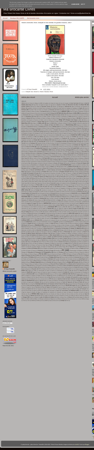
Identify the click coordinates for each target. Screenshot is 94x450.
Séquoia (33, 275)
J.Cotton (30, 205)
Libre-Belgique (54, 218)
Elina (75, 168)
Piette (30, 254)
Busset (67, 131)
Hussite (23, 203)
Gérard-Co (36, 91)
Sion (46, 277)
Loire (22, 221)
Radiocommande (47, 260)
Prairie (46, 257)
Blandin (37, 125)
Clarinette (39, 143)
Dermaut (42, 156)
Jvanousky (23, 210)
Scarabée (54, 272)
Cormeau (60, 146)
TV (26, 290)
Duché (40, 163)
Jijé (73, 206)
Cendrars (68, 136)
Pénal (56, 248)
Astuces (32, 114)
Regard (59, 262)
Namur (34, 238)
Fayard (57, 175)
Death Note (67, 151)
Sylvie (63, 282)
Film (58, 176)
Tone (43, 287)
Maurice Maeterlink (25, 228)
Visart (57, 295)
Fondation (58, 183)
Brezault (29, 130)
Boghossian (79, 125)
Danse (59, 150)
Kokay (69, 211)
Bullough (47, 131)
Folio (44, 183)
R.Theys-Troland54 (9, 269)
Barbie (70, 116)
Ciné (22, 143)
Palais (28, 245)
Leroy (29, 218)
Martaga (35, 226)
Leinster (75, 216)
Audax (58, 114)
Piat (66, 252)
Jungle (74, 208)
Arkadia (23, 113)
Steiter (50, 280)
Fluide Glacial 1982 (67, 178)
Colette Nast (31, 144)
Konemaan (75, 211)
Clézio (57, 143)
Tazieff (32, 283)
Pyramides (63, 259)
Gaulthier (23, 188)
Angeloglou (74, 108)
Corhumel (55, 146)
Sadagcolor (77, 269)
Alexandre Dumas (45, 106)
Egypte (34, 168)
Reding (55, 262)
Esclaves (56, 171)
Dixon (67, 159)
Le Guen (42, 216)
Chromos (71, 141)
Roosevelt (41, 267)
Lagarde (76, 213)
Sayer (49, 272)
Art (48, 113)
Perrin (24, 250)
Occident (34, 241)
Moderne (41, 235)
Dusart (28, 165)
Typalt (34, 290)
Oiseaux (61, 241)
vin (37, 295)
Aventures (28, 116)
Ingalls (62, 203)
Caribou (79, 133)
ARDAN (54, 111)
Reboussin (43, 262)
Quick (75, 259)
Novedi (64, 240)
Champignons (57, 138)
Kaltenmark (35, 210)
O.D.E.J (23, 241)
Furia (29, 186)
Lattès (33, 216)
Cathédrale (29, 136)
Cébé (47, 136)
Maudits (80, 226)
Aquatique (85, 109)
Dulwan (50, 163)
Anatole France (42, 108)
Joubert (43, 208)
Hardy (63, 196)
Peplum (82, 248)
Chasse (35, 140)
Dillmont (23, 159)
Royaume (28, 269)
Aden (82, 103)
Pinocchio (54, 254)
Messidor (50, 231)
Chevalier (71, 140)
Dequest (36, 156)
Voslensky (86, 295)
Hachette (24, 196)
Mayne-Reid (47, 228)
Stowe (73, 280)
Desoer (68, 156)
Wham (86, 297)
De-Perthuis (60, 151)
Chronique (79, 141)
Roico (65, 265)
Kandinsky (45, 210)
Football (63, 183)
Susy (42, 282)
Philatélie (80, 250)
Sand (81, 270)
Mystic (78, 236)
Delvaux (49, 155)
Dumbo (61, 163)
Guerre (84, 193)
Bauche (58, 118)
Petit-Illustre (40, 250)
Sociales (68, 277)
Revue (52, 264)
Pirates (69, 254)
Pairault (23, 245)
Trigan (68, 288)
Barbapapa (64, 116)
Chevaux (77, 140)
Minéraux (75, 233)
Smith (59, 277)
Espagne (62, 171)
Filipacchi (48, 176)
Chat (41, 140)
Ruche (49, 269)
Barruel (34, 118)
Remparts (76, 262)
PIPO (64, 254)
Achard (52, 103)
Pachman (85, 243)
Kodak (64, 211)
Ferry (27, 176)
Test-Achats (59, 283)
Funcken (23, 186)
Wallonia (47, 297)
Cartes (36, 135)
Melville (56, 230)
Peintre (29, 248)
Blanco (32, 125)
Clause (48, 143)
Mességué (43, 231)
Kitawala (46, 211)
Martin (40, 226)
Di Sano (45, 158)
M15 (85, 221)
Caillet (87, 131)
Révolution (46, 264)
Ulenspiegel (51, 290)
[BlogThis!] (45, 89)
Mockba (23, 235)
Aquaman (73, 109)
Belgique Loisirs (77, 120)
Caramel (70, 133)
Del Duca (28, 153)
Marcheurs (54, 225)
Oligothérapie (74, 241)
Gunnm (38, 195)
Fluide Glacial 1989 (39, 179)
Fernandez (85, 175)
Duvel (37, 165)
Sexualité (70, 275)
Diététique (81, 158)
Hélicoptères (84, 196)
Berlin (47, 121)
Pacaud (79, 243)
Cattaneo (41, 136)
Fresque (72, 184)
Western (70, 297)
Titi (86, 285)
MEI (34, 230)
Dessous (79, 156)
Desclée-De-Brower (55, 156)
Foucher (79, 183)
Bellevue (85, 120)
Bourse (44, 128)
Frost (86, 184)
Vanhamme (59, 292)
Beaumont (36, 120)
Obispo (28, 241)
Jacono (40, 205)
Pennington (67, 248)
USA (80, 290)
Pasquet (75, 245)
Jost (39, 208)
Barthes (39, 118)
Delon (34, 155)
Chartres (30, 140)
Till (41, 285)
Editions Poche (72, 166)
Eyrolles (59, 173)
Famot (85, 173)
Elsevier (32, 169)
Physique (61, 252)
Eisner (44, 168)
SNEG (63, 277)
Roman (87, 265)
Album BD (83, 104)
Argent (75, 111)
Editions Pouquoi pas (82, 166)
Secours (51, 273)
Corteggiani (75, 146)
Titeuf (83, 285)
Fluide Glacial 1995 (33, 181)
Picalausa (71, 252)
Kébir (62, 210)
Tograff (28, 287)
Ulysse (58, 290)
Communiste (68, 144)
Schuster (23, 273)
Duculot (45, 163)
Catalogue (83, 135)
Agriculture (53, 104)
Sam (70, 270)
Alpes (73, 106)
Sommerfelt (30, 278)
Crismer (64, 148)
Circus (27, 143)
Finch (62, 176)
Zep (50, 300)
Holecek (80, 200)
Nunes (79, 240)
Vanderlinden (45, 292)
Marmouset (84, 225)
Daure (87, 150)
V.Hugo (23, 292)
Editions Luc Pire (55, 166)
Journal (49, 208)
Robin (28, 265)
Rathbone (23, 262)
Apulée (68, 109)
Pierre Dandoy (24, 254)
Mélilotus (46, 230)
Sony (36, 278)
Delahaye (53, 153)
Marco (59, 225)
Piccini (76, 252)
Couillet (27, 148)
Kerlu (80, 210)
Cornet (65, 146)
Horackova (54, 201)
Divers (62, 159)
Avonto (40, 116)
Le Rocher (48, 216)
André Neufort (62, 108)
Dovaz (54, 161)
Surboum (37, 282)
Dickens (60, 158)
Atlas (47, 114)
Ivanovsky (23, 205)
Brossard (62, 130)
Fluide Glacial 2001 (25, 183)
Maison (35, 223)
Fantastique (24, 175)
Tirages (73, 285)
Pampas (33, 245)
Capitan (64, 133)
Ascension (82, 113)
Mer (66, 230)
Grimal (62, 193)
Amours (23, 108)
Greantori (43, 193)
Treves (49, 288)
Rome (51, 91)
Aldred (38, 106)
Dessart (74, 156)
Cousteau (37, 148)
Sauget (34, 272)
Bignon (48, 123)
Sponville (79, 278)
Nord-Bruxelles (53, 240)
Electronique (63, 168)
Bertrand (52, 121)
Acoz (62, 103)
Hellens (23, 198)
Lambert (29, 215)
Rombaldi (31, 267)
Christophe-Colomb (61, 141)
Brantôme (64, 128)
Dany (64, 150)
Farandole (31, 175)
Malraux (57, 223)
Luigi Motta (60, 221)
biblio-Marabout (73, 121)
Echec (57, 165)
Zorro (67, 300)
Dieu (86, 158)
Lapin (71, 215)
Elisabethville (86, 168)
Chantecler (64, 138)
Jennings (40, 206)
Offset (48, 241)
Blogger (87, 444)
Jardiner (82, 205)
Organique (47, 243)
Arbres (37, 111)
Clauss (53, 143)
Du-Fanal (25, 163)
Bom (37, 126)
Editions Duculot (26, 166)
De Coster (54, 151)
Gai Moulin (57, 186)
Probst (87, 257)
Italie (81, 203)
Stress (83, 280)
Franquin (67, 184)
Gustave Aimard (59, 195)
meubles (74, 231)
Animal (85, 108)
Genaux (42, 188)
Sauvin (39, 272)
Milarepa (64, 233)
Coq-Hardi (43, 146)
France (38, 184)
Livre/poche (52, 220)
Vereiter (63, 293)
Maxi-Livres (34, 228)
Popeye (87, 255)
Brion (51, 130)
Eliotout (79, 168)
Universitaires (65, 290)
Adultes (23, 104)
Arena (71, 111)
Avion (35, 116)
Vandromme (52, 292)
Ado (86, 103)
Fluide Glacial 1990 (50, 179)
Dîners (33, 159)
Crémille (54, 148)
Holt (27, 201)
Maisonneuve (41, 223)
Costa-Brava (82, 146)
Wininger (41, 298)
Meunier (79, 231)
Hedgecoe (78, 196)
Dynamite (48, 165)
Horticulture (60, 201)
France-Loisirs (54, 184)
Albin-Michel (71, 104)
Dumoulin (67, 163)
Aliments (54, 106)
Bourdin (26, 128)
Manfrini (81, 223)
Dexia (40, 158)
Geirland (37, 188)
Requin (41, 264)
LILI (75, 218)
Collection (38, 144)
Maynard (40, 228)
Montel (78, 235)
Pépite (72, 248)
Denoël (80, 155)
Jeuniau (59, 206)
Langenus (57, 215)
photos (55, 252)
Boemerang (69, 125)
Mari (64, 225)
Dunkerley (73, 163)
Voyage (25, 297)
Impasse (40, 203)
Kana (40, 210)
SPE (50, 278)
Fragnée (25, 184)
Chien (87, 140)
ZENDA (46, 300)
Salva (66, 270)
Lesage (38, 218)
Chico (82, 140)
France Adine (45, 184)
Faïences (69, 173)
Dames (53, 150)
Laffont (70, 213)
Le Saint (54, 216)
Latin (29, 216)
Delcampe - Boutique (61, 153)
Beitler (42, 120)
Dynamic (42, 165)
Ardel (59, 111)
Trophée (73, 288)
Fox (83, 183)
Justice (85, 208)
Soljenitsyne (24, 278)
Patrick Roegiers (37, 246)
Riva (88, 264)
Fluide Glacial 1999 (73, 181)
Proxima (37, 259)
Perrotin (29, 250)
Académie (46, 103)
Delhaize (29, 155)
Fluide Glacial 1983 (77, 178)
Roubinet (53, 267)
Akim (64, 104)
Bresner (79, 128)
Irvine (72, 203)
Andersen (55, 108)
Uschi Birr (85, 290)
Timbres (53, 285)
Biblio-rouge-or (33, 123)
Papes (51, 245)
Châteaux (46, 140)
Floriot (60, 178)
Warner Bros (63, 297)
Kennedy (71, 210)
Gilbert (60, 190)
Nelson (65, 238)
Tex (64, 283)
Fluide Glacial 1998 (63, 181)
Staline (23, 280)
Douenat (44, 161)
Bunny (52, 131)
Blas (42, 125)
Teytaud (69, 283)
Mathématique (73, 226)
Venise (47, 293)
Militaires (69, 233)
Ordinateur (41, 243)
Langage (51, 215)
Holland (85, 200)
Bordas (55, 126)
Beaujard (30, 120)
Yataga (87, 298)
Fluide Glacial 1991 (60, 179)
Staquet (36, 280)
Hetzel (72, 198)
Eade (53, 165)
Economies (73, 165)
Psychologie (43, 259)
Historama (23, 200)
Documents (79, 159)
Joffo (86, 206)
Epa (34, 171)
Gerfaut (26, 190)
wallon (41, 297)
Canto (60, 133)
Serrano (49, 275)
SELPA (72, 273)
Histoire (42, 91)
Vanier (65, 292)
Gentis (57, 188)
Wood (68, 298)
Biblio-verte (41, 123)
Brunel (79, 130)
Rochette (45, 265)
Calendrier (25, 133)
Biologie (74, 123)
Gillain (65, 190)
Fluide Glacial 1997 (53, 181)
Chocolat (40, 141)
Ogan (52, 241)
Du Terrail (81, 161)
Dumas (56, 163)
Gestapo (37, 190)
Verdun (58, 293)
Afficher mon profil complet (9, 271)
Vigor (86, 293)
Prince (83, 257)
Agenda (42, 104)
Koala (60, 211)
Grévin (58, 193)
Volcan (81, 295)
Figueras (41, 176)
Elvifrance (39, 169)
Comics (54, 144)
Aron (37, 113)
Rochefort (39, 265)
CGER (44, 138)
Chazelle (58, 140)
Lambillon (35, 215)
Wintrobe (47, 298)
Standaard (29, 280)
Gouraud (73, 191)
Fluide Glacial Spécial (36, 183)
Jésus (45, 206)
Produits (25, 259)
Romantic (25, 267)
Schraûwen (85, 272)
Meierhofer (39, 230)
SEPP (22, 275)
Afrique (30, 104)
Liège (61, 218)
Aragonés (23, 111)
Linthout (24, 220)
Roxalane (81, 267)
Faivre (74, 173)
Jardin (71, 205)
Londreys (34, 221)
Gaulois (85, 186)
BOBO (57, 125)
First (71, 176)
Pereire (87, 248)
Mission (85, 233)
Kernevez (85, 210)
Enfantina (81, 169)
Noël (43, 240)
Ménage (61, 230)
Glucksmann (24, 191)
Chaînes (50, 138)
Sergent (39, 275)
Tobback (23, 287)
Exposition (53, 173)
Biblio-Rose (24, 123)
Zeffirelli (33, 300)
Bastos (44, 118)
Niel (22, 240)
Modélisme (34, 235)
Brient (47, 130)
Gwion (81, 195)
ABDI (41, 103)
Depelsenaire (24, 156)
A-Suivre (31, 103)
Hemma (42, 198)
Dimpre (28, 159)
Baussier (64, 118)
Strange (78, 280)
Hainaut (36, 196)
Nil (31, 240)
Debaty (72, 151)
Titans (78, 285)
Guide (28, 195)
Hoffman (75, 200)
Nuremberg (85, 240)
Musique (67, 236)
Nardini (39, 238)
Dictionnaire (66, 158)
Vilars (22, 295)
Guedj (78, 193)
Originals (53, 243)
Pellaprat (45, 248)
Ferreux (23, 176)
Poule (38, 257)
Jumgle (65, 208)
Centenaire (81, 136)
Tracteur (29, 288)
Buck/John (36, 131)
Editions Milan (64, 166)
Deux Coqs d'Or (25, 158)
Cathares (23, 136)
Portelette (25, 257)
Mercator (70, 230)
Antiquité (28, 91)
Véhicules (23, 293)
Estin (77, 171)
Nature (50, 238)
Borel (60, 126)
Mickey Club (47, 233)
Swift (47, 282)
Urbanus (73, 290)
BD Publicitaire (84, 118)
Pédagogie (23, 248)
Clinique (69, 143)
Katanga (51, 210)
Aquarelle (79, 109)
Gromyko (68, 193)
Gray (38, 193)
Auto (63, 114)
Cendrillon (74, 136)
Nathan (44, 238)
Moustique (38, 236)
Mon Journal (53, 235)
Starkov (45, 280)
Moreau (23, 236)
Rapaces (74, 260)
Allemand (67, 106)
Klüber (55, 211)
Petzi (47, 250)
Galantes (64, 186)
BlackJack (85, 123)
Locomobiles (64, 220)
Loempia (75, 220)
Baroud (28, 118)
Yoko (29, 300)
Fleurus (33, 178)
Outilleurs (66, 243)
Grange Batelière (25, 193)
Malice (47, 223)
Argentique (81, 111)
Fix (74, 176)
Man (67, 223)
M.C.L (74, 221)
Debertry (78, 151)
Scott (46, 273)
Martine (45, 226)
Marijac (67, 225)
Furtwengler (35, 186)
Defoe (22, 153)
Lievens (70, 218)
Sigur (37, 277)
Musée (60, 236)
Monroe (66, 235)
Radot (54, 260)
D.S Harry (34, 150)
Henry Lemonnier (55, 198)
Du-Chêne (87, 161)
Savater (44, 272)
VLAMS (72, 295)
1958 (22, 103)
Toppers (48, 287)
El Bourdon (50, 168)
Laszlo (24, 216)
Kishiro (32, 211)
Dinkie (37, 159)
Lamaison (23, 215)
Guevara (23, 195)
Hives (49, 200)
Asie (32, 91)
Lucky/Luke (49, 221)
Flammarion (80, 176)
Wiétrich (23, 298)
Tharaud (74, 283)
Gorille (62, 191)
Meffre (29, 230)
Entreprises (28, 171)
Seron (43, 275)
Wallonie (53, 297)
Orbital (26, 243)
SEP (86, 273)
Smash (54, 277)
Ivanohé (85, 203)
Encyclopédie (67, 169)
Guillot (34, 195)
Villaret (27, 295)
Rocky (50, 265)
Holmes (23, 201)
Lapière (67, 215)
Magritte (30, 223)
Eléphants (70, 168)
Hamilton (47, 196)
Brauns (74, 128)
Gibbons (55, 190)
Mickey (40, 233)
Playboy (29, 255)
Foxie (87, 183)
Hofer (70, 200)
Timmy (58, 285)
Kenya (76, 210)
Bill (52, 123)
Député (30, 156)
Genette (47, 188)
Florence (55, 178)
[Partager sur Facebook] (48, 89)
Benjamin (34, 121)
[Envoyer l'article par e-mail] (41, 89)
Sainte (47, 270)
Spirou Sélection (71, 278)
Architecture (44, 111)
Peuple (52, 250)
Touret (79, 287)
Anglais (80, 108)
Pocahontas (43, 255)
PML (38, 255)
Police (65, 255)
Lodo (70, 220)
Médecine (79, 228)
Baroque (23, 118)
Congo (27, 146)
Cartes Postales (43, 135)
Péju (41, 248)
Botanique (65, 126)
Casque (63, 135)
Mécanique (66, 228)
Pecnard (80, 246)
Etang (81, 171)
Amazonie (78, 106)
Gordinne (58, 191)
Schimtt (59, 272)
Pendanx (61, 248)
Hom (31, 201)
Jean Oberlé (33, 206)
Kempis (66, 210)
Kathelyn (57, 210)
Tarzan (85, 282)
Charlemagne (72, 138)
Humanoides (78, 201)
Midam (53, 233)
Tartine (80, 282)
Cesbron (34, 138)
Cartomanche (51, 135)
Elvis (45, 169)
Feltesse (67, 175)
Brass (69, 128)
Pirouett (74, 254)
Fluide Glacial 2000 (83, 181)
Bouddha (81, 126)
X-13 (78, 298)
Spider (54, 278)
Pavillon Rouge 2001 (52, 246)
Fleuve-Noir (39, 178)
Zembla (38, 300)
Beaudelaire (23, 120)
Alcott (33, 106)
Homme (43, 201)
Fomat (52, 183)
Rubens (44, 269)
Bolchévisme (31, 126)
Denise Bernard (67, 155)
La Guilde (41, 213)
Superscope (30, 282)
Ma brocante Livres (33, 18)
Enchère (60, 169)
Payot (71, 246)
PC (75, 246)
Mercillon (76, 230)
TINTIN (67, 285)
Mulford (55, 236)
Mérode (29, 231)
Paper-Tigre (45, 245)
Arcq (50, 111)
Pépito (77, 248)
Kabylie (29, 210)
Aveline (81, 114)
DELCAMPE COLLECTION (75, 153)
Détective (85, 156)
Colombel (44, 144)
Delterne (44, 155)
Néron (70, 238)
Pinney (48, 254)
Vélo (28, 293)
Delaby (33, 153)
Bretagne (85, 128)
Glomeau (85, 190)
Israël (77, 203)
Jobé (82, 206)
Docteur (73, 159)
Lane (46, 215)
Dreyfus (65, 161)
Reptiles (36, 264)
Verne (68, 293)
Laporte (76, 215)
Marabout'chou (47, 225)
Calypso (30, 133)
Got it (83, 4)
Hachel (85, 195)
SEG (56, 273)
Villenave (32, 295)
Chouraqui (47, 141)
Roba (24, 265)
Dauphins (82, 150)
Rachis (40, 260)
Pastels (80, 245)
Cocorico (82, 143)
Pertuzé (34, 250)
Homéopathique (37, 201)
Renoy (31, 264)
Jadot (50, 205)
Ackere (57, 103)
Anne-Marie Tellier (33, 109)
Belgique (68, 120)
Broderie (56, 130)
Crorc (69, 148)
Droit (70, 161)
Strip (88, 280)
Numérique (74, 240)
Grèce (48, 193)
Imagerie (29, 203)
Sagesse (30, 270)
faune (49, 175)
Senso (82, 273)
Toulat (74, 287)
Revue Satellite (59, 264)
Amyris (35, 108)
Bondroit (41, 126)
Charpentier (23, 140)
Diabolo (51, 158)
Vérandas (53, 293)
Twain (30, 290)
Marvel (56, 226)
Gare (76, 186)
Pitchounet (85, 254)
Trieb (63, 288)
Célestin (62, 136)
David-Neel (25, 151)
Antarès (40, 109)
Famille (80, 173)
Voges (76, 295)
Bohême (85, 125)
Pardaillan (57, 245)
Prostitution (30, 259)
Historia (30, 200)
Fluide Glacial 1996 (43, 181)
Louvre (43, 221)
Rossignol (47, 267)
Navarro (56, 238)
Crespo (59, 148)
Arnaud (27, 113)
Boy (49, 128)
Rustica (67, 269)
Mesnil (38, 231)
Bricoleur (42, 130)
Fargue (38, 175)
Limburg (79, 218)
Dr (61, 161)
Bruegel (68, 130)
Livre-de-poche (45, 220)
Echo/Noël (64, 165)
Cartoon (57, 135)
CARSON (23, 135)
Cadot (79, 131)
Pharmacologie (73, 250)
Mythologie (84, 236)
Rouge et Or (59, 267)
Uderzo (45, 290)
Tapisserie (69, 282)
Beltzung (23, 121)
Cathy (35, 136)
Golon (46, 191)
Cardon (74, 133)
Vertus (77, 293)
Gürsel (51, 195)
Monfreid (61, 235)
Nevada (80, 238)
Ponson (81, 255)
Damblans (45, 150)
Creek (49, 148)
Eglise (29, 168)
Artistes (70, 113)
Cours (32, 148)
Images (34, 203)
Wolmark (64, 298)
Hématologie (29, 198)
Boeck (62, 125)
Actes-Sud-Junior (74, 103)
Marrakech (29, 226)
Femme (73, 175)
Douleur (49, 161)
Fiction (35, 176)
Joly (29, 208)
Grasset (33, 193)
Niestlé (26, 240)
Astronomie (25, 114)
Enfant (75, 169)
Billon (56, 123)
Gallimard (70, 186)
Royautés (34, 269)
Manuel (25, 225)
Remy (81, 262)
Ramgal (63, 260)
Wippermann (53, 298)
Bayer (74, 118)
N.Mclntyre (23, 238)
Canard (46, 133)
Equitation (38, 171)
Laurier (37, 216)
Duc (30, 163)
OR (22, 243)
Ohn (56, 241)
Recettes (49, 262)
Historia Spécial (38, 200)
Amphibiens (29, 108)
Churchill (85, 141)
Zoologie (62, 300)
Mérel (24, 231)
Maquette (31, 225)
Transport (39, 288)
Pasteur (85, 245)
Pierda (86, 252)
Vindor (41, 295)
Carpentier (85, 133)
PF (63, 250)
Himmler (77, 198)
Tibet (38, 285)
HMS (54, 200)
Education (23, 168)
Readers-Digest (35, 262)
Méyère (85, 231)
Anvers (58, 109)
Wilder (28, 298)
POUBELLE (32, 257)
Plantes (23, 255)
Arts (75, 113)
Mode (28, 235)
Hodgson (59, 200)
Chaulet (53, 140)
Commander (61, 144)
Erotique (44, 171)
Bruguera (74, 130)
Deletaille (85, 153)
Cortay (70, 146)
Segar (60, 273)
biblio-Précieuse (83, 121)
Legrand (70, 216)
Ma (88, 221)
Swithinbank (52, 282)
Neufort (75, 238)
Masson (66, 226)
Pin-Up (41, 254)
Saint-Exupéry (42, 270)
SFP (74, 275)
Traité (34, 288)
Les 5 (33, 218)
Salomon (53, 270)
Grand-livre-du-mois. (82, 191)
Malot (52, 223)
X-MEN (82, 298)
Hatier (72, 196)
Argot (86, 111)
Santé (28, 272)
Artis (65, 113)
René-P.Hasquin (24, 264)
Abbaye (36, 103)
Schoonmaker (78, 272)
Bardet (80, 116)
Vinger (46, 295)
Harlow (68, 196)
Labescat (59, 213)
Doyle (58, 161)
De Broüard (47, 151)
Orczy (31, 243)
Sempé (77, 273)
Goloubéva (51, 191)
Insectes (68, 203)
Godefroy (31, 191)
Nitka (38, 240)
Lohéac (82, 220)
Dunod (78, 163)
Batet (54, 118)
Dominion (34, 161)
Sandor (85, 270)
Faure (53, 175)
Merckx (81, 230)
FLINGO (49, 178)
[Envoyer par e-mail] (44, 89)
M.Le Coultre (79, 221)
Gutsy (71, 195)
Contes (33, 146)
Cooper (38, 146)
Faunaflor (44, 175)
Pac (75, 243)
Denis (61, 155)
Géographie (62, 188)
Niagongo (85, 238)
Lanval (62, 215)
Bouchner (76, 126)
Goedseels (36, 191)
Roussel (71, 267)
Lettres (42, 218)
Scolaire (41, 273)
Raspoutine (85, 260)
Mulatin (44, 236)
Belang (50, 120)
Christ (52, 141)
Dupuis (84, 163)
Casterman (74, 135)
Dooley (39, 161)
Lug (55, 221)
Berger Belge (41, 121)
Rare (79, 260)
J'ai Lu (35, 205)
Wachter (31, 297)
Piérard (81, 252)
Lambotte (41, 215)
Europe (37, 173)
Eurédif (24, 173)
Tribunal (59, 288)
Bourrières (39, 128)
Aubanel (53, 114)
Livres (58, 220)
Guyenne (76, 195)
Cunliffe (80, 148)
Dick (56, 158)
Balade (54, 116)
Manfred (76, 223)
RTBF (39, 269)
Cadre (83, 131)
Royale (22, 269)
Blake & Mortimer (25, 125)
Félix (62, 175)
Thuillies (87, 283)
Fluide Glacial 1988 (29, 179)
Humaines (72, 201)
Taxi (28, 283)
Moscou (28, 236)
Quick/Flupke (82, 259)
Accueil (5, 18)
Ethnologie (86, 171)
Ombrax (80, 241)
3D (26, 103)
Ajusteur (59, 104)
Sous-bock (45, 278)
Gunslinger (44, 195)
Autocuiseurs (69, 114)
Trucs (78, 288)
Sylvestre (59, 282)
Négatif (60, 238)
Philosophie (30, 252)
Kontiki (80, 211)
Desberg (47, 156)
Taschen (23, 283)
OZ (71, 243)
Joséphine (34, 208)
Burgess (58, 131)
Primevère (77, 257)
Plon (34, 255)
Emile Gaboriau (51, 169)
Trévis (54, 288)
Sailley (35, 270)
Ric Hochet (77, 264)
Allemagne (60, 106)
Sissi (49, 277)
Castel (67, 135)
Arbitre (28, 111)
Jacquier (45, 205)
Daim (39, 150)
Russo (62, 269)
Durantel (23, 165)
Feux (31, 176)
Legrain (65, 216)
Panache (39, 245)
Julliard (60, 208)
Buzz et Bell (73, 131)
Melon (51, 230)
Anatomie (49, 108)
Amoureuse (84, 106)
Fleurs (27, 178)
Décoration (84, 151)
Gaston (80, 186)
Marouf (23, 226)
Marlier (78, 225)
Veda (86, 292)
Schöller (71, 272)
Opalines (85, 241)
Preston (71, 257)
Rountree (66, 267)
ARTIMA (58, 113)
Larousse (86, 215)
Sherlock (23, 277)
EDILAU (79, 165)
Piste (79, 254)
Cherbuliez (64, 140)
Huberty (66, 201)
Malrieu (62, 223)
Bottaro (70, 126)
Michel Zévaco (31, 233)
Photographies (47, 252)
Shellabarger (84, 275)
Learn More (75, 4)
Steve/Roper (61, 280)
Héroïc (67, 198)
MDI (53, 228)
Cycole (28, 150)
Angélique (68, 108)
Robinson (33, 265)
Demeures (55, 155)
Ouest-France (59, 243)
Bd (78, 118)
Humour (85, 201)
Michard (23, 233)
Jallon (54, 205)
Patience (23, 246)
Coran (49, 146)
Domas (28, 161)
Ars (40, 113)
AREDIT (64, 111)
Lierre (66, 218)
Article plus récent (28, 97)
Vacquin (28, 292)
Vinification (51, 295)
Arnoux (32, 113)
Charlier (85, 138)
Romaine (76, 265)
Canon (55, 133)
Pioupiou (59, 254)
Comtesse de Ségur (78, 144)
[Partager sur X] (46, 89)
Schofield (65, 272)
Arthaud (53, 113)
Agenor (47, 104)
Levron (47, 218)
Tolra (33, 287)
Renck (86, 262)
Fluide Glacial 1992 (70, 179)
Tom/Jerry (37, 287)
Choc (35, 141)
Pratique (51, 257)
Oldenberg (67, 241)
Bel (46, 120)
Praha (42, 257)
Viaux (81, 293)
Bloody (46, 125)
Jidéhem (69, 206)
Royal (86, 267)
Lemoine (85, 216)
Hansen (52, 196)
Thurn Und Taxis (31, 285)
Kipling (27, 211)
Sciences (29, 273)
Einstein (39, 168)
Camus (41, 133)
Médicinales (24, 230)
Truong (83, 288)
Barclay (75, 116)
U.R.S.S (40, 290)
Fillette (53, 176)
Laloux (86, 213)
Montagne (72, 235)
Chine (30, 141)
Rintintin (83, 264)
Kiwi (51, 211)
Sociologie (80, 277)
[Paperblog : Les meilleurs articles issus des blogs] (10, 329)
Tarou (75, 282)
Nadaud (29, 238)
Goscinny (68, 191)
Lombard (27, 221)
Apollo (63, 109)
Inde (59, 203)
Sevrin (64, 275)
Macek (24, 223)
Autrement (76, 114)
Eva (42, 173)
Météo (60, 231)
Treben (44, 288)
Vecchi (81, 292)
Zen (42, 300)
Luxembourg (68, 221)
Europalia (31, 173)
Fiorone (66, 176)
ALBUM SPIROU (25, 106)
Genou (52, 188)
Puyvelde (57, 259)
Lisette (31, 220)
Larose (80, 215)
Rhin (66, 264)
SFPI (78, 275)
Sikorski (41, 277)
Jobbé (77, 206)
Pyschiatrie (70, 259)
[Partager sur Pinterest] (49, 89)
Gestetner (44, 190)
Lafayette (65, 213)
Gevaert (49, 190)
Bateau (49, 118)
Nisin (34, 240)
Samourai (76, 270)
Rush (53, 269)
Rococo (55, 265)
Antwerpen (51, 109)
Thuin (24, 285)
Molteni (46, 235)
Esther (73, 171)
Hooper (48, 201)
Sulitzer (24, 282)
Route (75, 267)
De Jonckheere (39, 151)
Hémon (47, 198)
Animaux (23, 109)
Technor (45, 283)
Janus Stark (60, 205)
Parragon (69, 245)
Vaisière (33, 292)
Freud (77, 184)
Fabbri (64, 173)
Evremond (47, 173)
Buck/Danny (29, 131)
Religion (69, 262)
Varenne (70, 292)
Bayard (69, 118)
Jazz (86, 205)
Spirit (64, 278)
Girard (74, 190)
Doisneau (85, 159)
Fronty (81, 184)
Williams (36, 298)
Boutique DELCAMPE (17, 18)
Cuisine (74, 148)
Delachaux (39, 153)
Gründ (73, 193)
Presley (58, 257)
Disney (56, 159)
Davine (31, 151)
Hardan (58, 196)
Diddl (72, 158)
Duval (32, 165)
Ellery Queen (25, 169)
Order (35, 243)
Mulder (49, 236)
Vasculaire (76, 292)
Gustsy (66, 195)
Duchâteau (35, 163)
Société (74, 277)
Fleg (24, 178)
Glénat (79, 190)
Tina (63, 285)
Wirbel (59, 298)
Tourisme (23, 288)
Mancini (71, 223)
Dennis (74, 155)
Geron (32, 190)
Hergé (61, 198)
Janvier (66, 205)
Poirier (54, 255)
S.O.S (72, 269)
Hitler (44, 200)
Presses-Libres (64, 257)
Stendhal (55, 280)
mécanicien (58, 228)
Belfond (55, 120)
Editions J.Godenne (36, 166)
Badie (45, 116)
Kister (37, 211)
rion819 (77, 444)
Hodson (65, 200)
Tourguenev (84, 287)
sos (40, 278)
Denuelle (85, 155)
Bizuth (79, 123)
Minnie (80, 233)
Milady (58, 233)
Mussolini (73, 236)
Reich (64, 262)
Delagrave (46, 153)
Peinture (35, 248)
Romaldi (82, 265)
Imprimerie (53, 203)
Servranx (55, 275)
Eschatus (50, 171)
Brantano (59, 128)
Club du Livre (76, 143)
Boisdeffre (23, 126)
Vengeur (42, 293)
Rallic (58, 260)
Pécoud (85, 246)
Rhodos (70, 264)
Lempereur (23, 218)
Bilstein (60, 123)
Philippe (85, 250)
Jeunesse (51, 206)
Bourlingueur (32, 128)
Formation (73, 183)
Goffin (42, 191)
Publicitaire (50, 259)
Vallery (38, 292)
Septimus (28, 275)
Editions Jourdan (45, 166)
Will (32, 298)
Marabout (46, 91)
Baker (49, 116)
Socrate (85, 277)
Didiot (76, 158)
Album (77, 104)
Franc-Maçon (31, 184)
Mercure (87, 230)
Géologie (69, 188)
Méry (34, 231)
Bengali (28, 121)
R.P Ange (30, 260)
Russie (57, 269)
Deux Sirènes (34, 158)
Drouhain (75, 161)
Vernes (72, 293)
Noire (47, 240)
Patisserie (29, 246)
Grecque (53, 193)
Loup (39, 221)
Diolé (51, 159)
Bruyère (23, 131)
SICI (33, 277)
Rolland (70, 265)
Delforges (23, 155)
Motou (33, 236)
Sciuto (36, 273)
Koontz (85, 211)
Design (64, 156)
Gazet (28, 188)
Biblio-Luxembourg (64, 121)
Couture (44, 148)
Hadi (31, 196)
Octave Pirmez (42, 241)
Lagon (81, 213)
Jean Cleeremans (25, 206)
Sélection (65, 273)
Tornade (54, 287)
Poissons (60, 255)
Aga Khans (36, 104)
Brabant (53, 128)
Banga (58, 116)
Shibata (28, 277)
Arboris (33, 111)
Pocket (49, 255)
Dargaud (69, 150)
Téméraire (51, 283)
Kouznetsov (24, 213)
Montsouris (84, 235)
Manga (87, 223)
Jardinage (76, 205)
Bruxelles (85, 130)
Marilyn (72, 225)
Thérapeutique (81, 283)
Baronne (85, 116)
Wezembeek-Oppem (78, 297)
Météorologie (67, 231)
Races (35, 260)
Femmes (79, 175)
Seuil (59, 275)
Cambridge (36, 133)
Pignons (35, 254)
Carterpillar (30, 135)
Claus (44, 143)
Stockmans (68, 280)
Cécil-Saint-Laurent (54, 136)
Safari (83, 269)
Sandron (23, 272)
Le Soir (59, 216)
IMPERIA (46, 203)
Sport (85, 278)
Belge (60, 120)
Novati (59, 240)
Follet (47, 183)
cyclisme (23, 150)
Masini (61, 226)
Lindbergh (85, 218)
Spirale (59, 278)
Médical (85, 228)
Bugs (42, 131)
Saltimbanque (60, 270)
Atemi (42, 114)
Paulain (44, 246)
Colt (49, 144)
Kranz (29, 213)
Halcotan (41, 196)
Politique (71, 255)
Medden (73, 228)
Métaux (55, 231)
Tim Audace (46, 285)
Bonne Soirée (48, 126)
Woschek (74, 298)
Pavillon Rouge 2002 (63, 246)
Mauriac (85, 226)
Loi (86, 220)
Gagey (51, 186)
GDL (32, 188)
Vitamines (62, 295)
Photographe (38, 252)
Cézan (40, 138)
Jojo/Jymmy (24, 208)
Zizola (54, 300)
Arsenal (44, 113)
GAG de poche (44, 186)
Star (41, 280)
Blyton (52, 125)
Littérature (37, 220)
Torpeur (59, 287)
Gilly (70, 190)
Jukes (55, 208)
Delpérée (39, 155)
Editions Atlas (86, 165)
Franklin (61, 184)
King (22, 211)
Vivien (67, 295)
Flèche (87, 176)
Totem (64, 287)
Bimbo (65, 123)
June (69, 208)
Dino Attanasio (44, 159)
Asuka (37, 114)
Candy (51, 133)
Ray (28, 262)
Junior (79, 208)
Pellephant (51, 248)
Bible (57, 121)
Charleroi (79, 138)
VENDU (33, 294)
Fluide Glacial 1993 (80, 179)
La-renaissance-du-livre (50, 213)
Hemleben (36, 198)
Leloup (80, 216)
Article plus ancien (82, 97)
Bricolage (35, 130)
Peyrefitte (58, 250)
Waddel (36, 297)
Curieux (85, 148)
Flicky (45, 178)
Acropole (66, 103)
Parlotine (63, 245)
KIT (41, 211)
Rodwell (60, 265)
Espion (68, 171)
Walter (58, 297)
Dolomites (23, 161)
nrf (68, 240)
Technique (38, 283)
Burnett (62, 131)
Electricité (57, 168)
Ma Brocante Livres (19, 9)
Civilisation (32, 143)
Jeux (64, 206)
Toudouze (69, 287)
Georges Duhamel (76, 188)
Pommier (77, 255)
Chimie (25, 141)
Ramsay (68, 260)
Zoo (58, 300)
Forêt (68, 183)
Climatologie (63, 143)
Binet (70, 123)
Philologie (23, 252)
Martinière (51, 226)
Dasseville (76, 150)
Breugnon (23, 130)
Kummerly (35, 213)
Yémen (24, 300)
